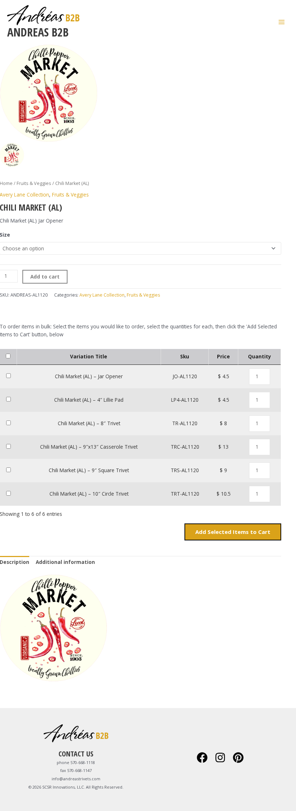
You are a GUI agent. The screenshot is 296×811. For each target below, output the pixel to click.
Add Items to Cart (232, 531)
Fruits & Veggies (34, 183)
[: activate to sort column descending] (8, 357)
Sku (184, 356)
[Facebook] (202, 757)
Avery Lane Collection (102, 295)
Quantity (259, 356)
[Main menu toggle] (282, 22)
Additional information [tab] (65, 561)
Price (223, 356)
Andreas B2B (38, 32)
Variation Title (88, 356)
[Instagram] (220, 757)
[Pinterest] (238, 757)
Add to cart (45, 276)
